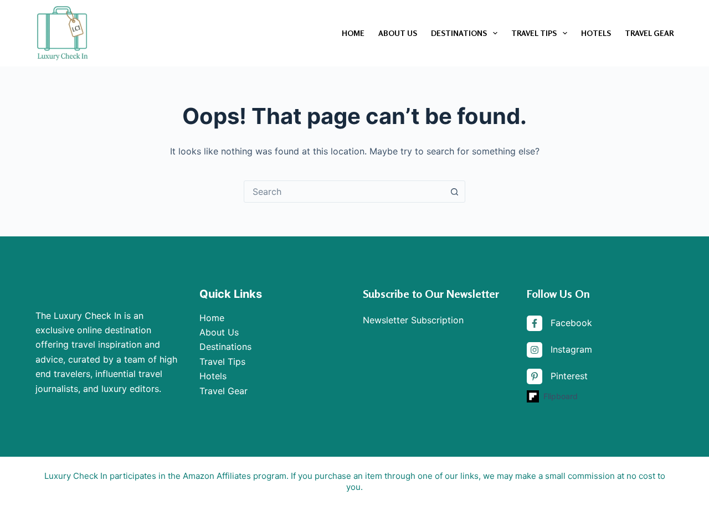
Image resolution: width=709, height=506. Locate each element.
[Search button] (454, 191)
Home (353, 33)
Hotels (596, 33)
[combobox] (344, 191)
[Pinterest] (557, 376)
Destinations (459, 33)
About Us (397, 33)
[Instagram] (559, 349)
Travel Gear (649, 33)
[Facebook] (559, 323)
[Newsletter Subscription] (413, 320)
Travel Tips (534, 33)
